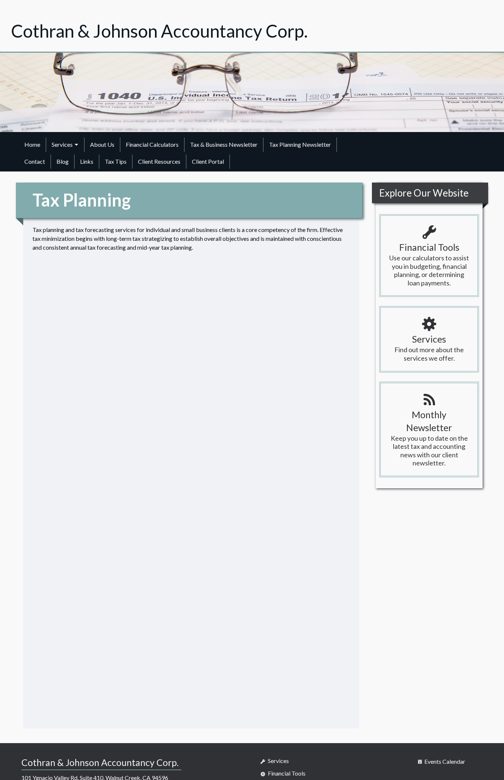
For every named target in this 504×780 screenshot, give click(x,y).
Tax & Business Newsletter (224, 144)
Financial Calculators (152, 144)
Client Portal (208, 161)
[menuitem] (32, 145)
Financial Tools (286, 773)
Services (62, 144)
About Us (102, 144)
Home (32, 144)
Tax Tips (116, 161)
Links (86, 161)
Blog (62, 161)
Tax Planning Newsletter (300, 144)
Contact (34, 161)
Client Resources (159, 161)
